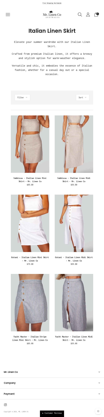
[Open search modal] (80, 14)
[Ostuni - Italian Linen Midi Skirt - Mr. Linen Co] (74, 223)
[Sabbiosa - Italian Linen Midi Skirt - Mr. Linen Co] (74, 144)
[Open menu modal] (8, 14)
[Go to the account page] (88, 14)
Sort (81, 97)
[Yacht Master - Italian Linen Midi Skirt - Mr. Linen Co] (74, 302)
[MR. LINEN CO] (52, 14)
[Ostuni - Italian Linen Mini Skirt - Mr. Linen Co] (30, 223)
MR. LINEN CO (23, 411)
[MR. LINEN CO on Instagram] (5, 405)
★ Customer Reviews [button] (52, 413)
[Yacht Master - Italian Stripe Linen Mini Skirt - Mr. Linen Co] (30, 302)
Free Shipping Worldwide (52, 3)
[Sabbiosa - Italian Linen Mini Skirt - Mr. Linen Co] (30, 144)
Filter (20, 97)
